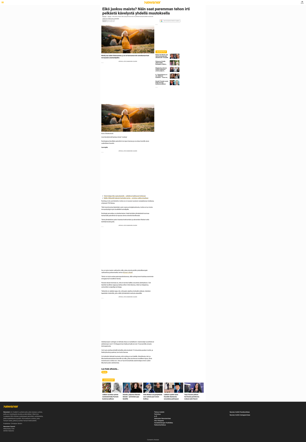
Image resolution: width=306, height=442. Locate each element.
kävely (104, 372)
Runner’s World (127, 272)
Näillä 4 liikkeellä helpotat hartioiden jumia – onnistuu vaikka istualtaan (126, 198)
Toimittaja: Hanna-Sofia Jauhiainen (110, 18)
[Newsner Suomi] (152, 2)
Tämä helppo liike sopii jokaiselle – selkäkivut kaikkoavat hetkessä (125, 196)
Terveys (109, 16)
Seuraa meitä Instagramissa (240, 415)
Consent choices (153, 440)
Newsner (104, 16)
